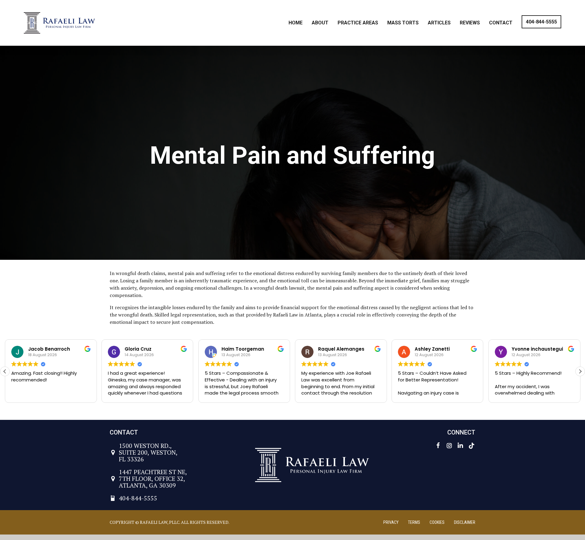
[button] (580, 371)
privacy (391, 522)
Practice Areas (358, 23)
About (320, 23)
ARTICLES (439, 23)
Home (296, 23)
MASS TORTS (403, 23)
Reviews (470, 23)
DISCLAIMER (464, 522)
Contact (500, 23)
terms (414, 522)
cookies (437, 522)
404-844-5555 (541, 22)
